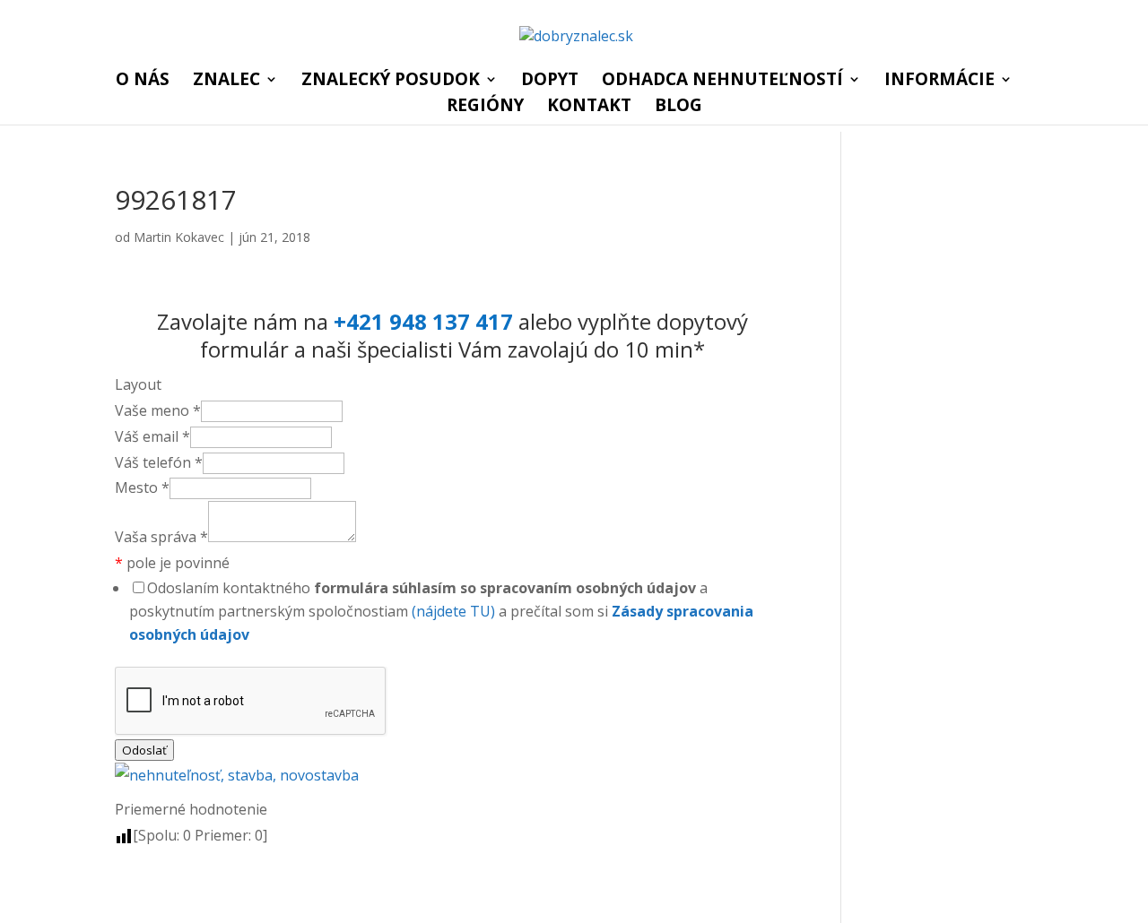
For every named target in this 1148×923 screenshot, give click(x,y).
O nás (143, 82)
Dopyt (549, 82)
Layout (138, 384)
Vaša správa (161, 537)
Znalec (226, 82)
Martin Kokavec (179, 237)
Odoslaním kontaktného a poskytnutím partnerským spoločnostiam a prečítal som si (441, 611)
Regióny (485, 107)
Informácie (939, 82)
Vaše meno (158, 410)
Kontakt (589, 107)
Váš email (152, 436)
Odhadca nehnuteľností (722, 82)
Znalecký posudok (390, 82)
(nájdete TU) (453, 611)
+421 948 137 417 (423, 321)
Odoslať (144, 750)
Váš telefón (159, 462)
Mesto (142, 487)
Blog (678, 107)
